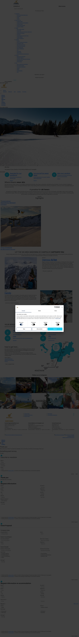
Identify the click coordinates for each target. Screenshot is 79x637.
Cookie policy (58, 318)
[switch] (33, 324)
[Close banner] (62, 307)
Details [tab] (39, 310)
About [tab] (55, 310)
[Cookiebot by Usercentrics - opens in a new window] (55, 307)
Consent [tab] (23, 310)
